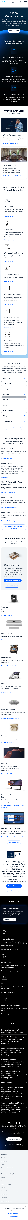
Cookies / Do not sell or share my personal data (13, 1191)
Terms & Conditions (6, 1184)
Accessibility (4, 1194)
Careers (3, 1164)
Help (2, 1180)
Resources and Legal (7, 1174)
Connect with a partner (7, 1167)
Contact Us (4, 1161)
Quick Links (4, 1154)
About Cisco (4, 1157)
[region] (14, 1212)
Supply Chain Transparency (8, 1201)
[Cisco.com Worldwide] (3, 2)
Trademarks (4, 1197)
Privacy (3, 1187)
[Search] (21, 2)
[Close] (25, 1206)
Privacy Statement (13, 1213)
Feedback (3, 1177)
